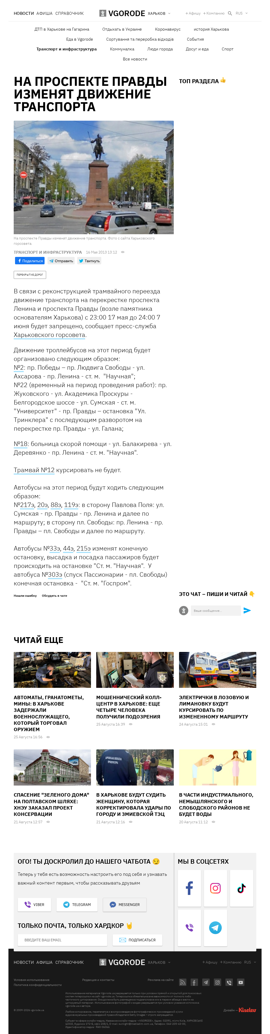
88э (56, 504)
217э (27, 504)
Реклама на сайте (161, 979)
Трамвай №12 (34, 470)
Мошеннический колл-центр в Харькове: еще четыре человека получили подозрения (129, 707)
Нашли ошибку (25, 595)
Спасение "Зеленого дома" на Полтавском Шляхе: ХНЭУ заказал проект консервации (51, 804)
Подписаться (142, 940)
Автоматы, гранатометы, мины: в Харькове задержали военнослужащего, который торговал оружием (49, 713)
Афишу (195, 13)
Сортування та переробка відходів (140, 39)
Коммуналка (122, 48)
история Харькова (211, 29)
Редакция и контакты (98, 979)
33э (55, 548)
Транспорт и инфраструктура (66, 48)
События (195, 39)
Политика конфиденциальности (38, 984)
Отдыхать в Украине (122, 29)
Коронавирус (168, 29)
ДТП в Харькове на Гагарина (62, 29)
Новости (24, 13)
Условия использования (31, 979)
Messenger (129, 904)
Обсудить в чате (54, 595)
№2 (19, 367)
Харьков (156, 962)
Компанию (215, 13)
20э (42, 504)
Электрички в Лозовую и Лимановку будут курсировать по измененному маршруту (214, 707)
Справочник (69, 13)
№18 (20, 443)
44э (68, 548)
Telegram (81, 904)
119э (71, 504)
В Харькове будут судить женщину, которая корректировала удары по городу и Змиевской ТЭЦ (133, 804)
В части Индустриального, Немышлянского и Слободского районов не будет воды (216, 804)
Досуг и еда (197, 48)
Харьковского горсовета (49, 334)
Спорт (228, 48)
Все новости (135, 59)
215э (83, 548)
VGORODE (126, 962)
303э (55, 574)
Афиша (44, 13)
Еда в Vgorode (79, 39)
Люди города (160, 48)
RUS (239, 13)
